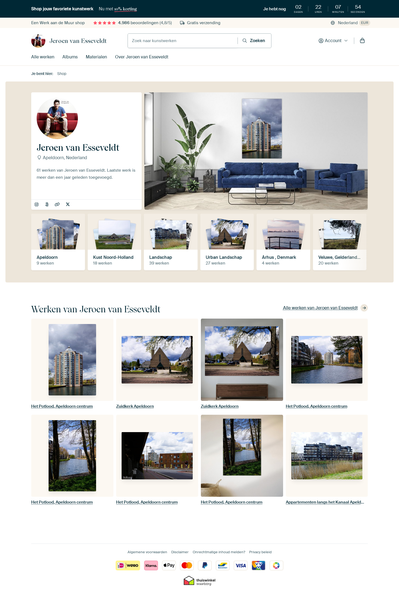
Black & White (47, 205)
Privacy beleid (260, 552)
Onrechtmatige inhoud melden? (219, 552)
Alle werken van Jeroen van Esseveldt (320, 308)
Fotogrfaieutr (68, 205)
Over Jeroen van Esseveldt (141, 57)
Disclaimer (180, 552)
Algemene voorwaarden (147, 552)
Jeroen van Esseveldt (78, 40)
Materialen (96, 57)
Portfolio (57, 205)
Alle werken (42, 57)
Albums (70, 57)
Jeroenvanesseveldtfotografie (37, 205)
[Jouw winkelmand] (362, 40)
